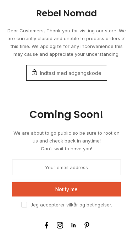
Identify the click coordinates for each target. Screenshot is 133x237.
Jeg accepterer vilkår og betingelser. (71, 205)
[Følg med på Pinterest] (87, 225)
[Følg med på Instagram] (60, 225)
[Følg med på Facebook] (46, 225)
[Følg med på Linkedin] (73, 225)
